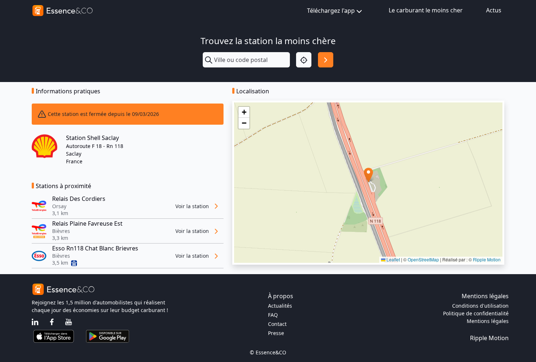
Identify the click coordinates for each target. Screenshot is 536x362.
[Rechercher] (325, 59)
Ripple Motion (487, 259)
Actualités (280, 305)
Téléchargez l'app (331, 11)
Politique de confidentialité (476, 313)
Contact (277, 323)
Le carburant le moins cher (426, 10)
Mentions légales (488, 321)
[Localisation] (303, 59)
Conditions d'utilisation (480, 305)
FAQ (273, 314)
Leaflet (392, 259)
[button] (368, 175)
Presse (276, 333)
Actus (493, 10)
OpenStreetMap (423, 259)
